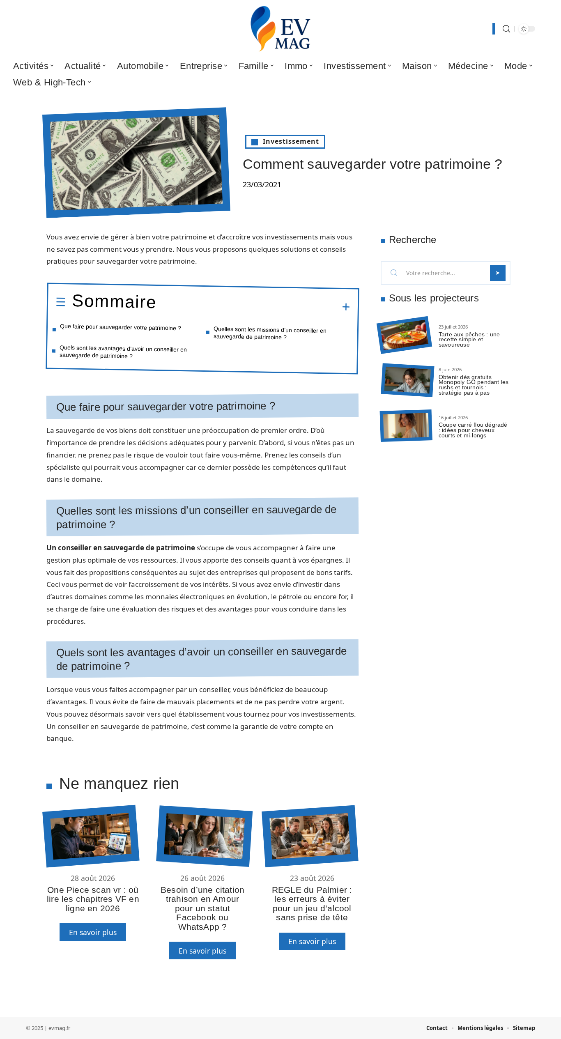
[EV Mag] (280, 28)
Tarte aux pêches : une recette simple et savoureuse (469, 339)
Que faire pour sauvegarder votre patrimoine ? (120, 327)
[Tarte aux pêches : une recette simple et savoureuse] (404, 335)
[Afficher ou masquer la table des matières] (253, 306)
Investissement (291, 141)
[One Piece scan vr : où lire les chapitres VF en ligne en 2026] (90, 836)
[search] (506, 29)
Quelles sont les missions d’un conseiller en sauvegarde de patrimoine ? (270, 332)
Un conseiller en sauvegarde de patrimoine (120, 547)
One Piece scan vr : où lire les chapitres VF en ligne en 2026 (93, 899)
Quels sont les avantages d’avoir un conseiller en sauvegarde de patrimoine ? (123, 351)
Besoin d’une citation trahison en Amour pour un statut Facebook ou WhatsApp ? (202, 908)
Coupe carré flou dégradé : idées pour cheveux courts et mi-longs (473, 430)
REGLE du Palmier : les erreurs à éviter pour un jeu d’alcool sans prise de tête (312, 903)
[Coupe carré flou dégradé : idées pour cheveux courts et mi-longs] (406, 425)
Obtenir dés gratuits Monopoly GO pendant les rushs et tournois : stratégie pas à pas (474, 385)
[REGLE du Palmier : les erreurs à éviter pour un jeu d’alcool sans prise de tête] (310, 836)
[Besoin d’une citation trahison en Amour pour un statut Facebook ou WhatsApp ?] (204, 836)
